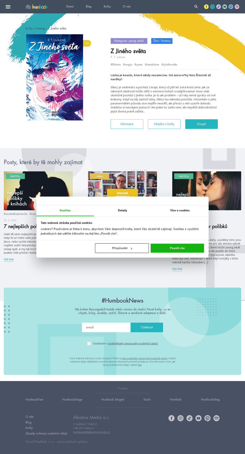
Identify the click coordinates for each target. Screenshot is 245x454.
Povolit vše (177, 248)
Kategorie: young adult (129, 40)
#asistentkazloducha (15, 214)
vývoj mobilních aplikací (72, 441)
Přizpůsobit (119, 248)
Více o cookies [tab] (180, 210)
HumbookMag (210, 399)
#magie (127, 64)
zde (140, 364)
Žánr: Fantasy (162, 40)
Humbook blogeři (112, 399)
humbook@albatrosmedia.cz (91, 432)
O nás (127, 6)
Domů (70, 6)
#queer (138, 64)
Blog (88, 6)
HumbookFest (34, 399)
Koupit (201, 124)
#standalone (152, 64)
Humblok (176, 399)
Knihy (107, 6)
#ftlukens (116, 64)
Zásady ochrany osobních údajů (46, 433)
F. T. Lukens (118, 57)
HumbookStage (72, 399)
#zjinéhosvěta (169, 64)
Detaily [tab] (122, 210)
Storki (147, 399)
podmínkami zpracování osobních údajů (133, 343)
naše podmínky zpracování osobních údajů (144, 358)
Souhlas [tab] (65, 210)
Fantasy (40, 28)
